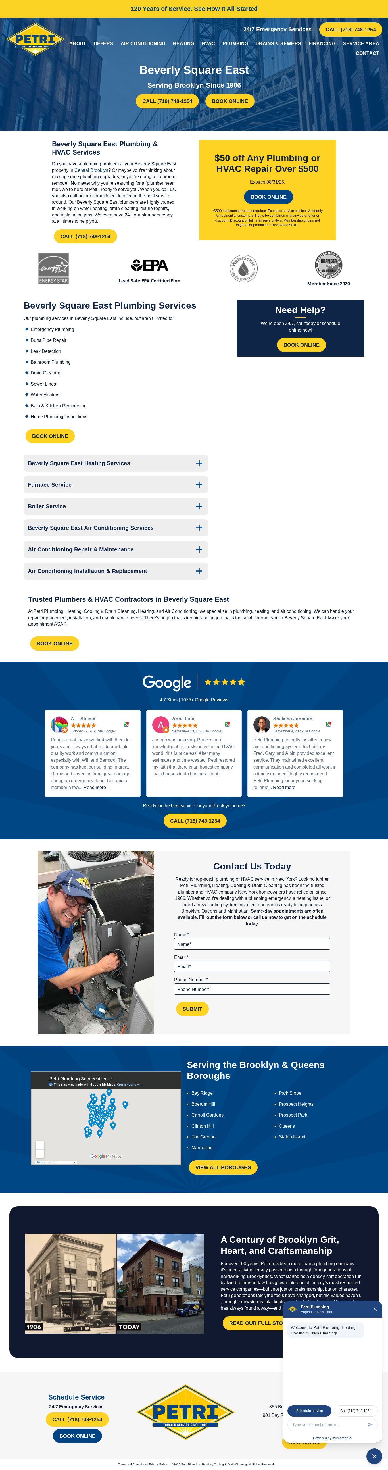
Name (181, 934)
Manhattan (202, 1147)
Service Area (361, 43)
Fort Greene (203, 1136)
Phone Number (191, 979)
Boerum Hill (203, 1104)
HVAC (208, 43)
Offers (103, 43)
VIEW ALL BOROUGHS (223, 1167)
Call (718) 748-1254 (351, 29)
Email (181, 957)
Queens (287, 1126)
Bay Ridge (202, 1093)
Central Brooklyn (91, 170)
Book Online (230, 101)
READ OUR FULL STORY (259, 1323)
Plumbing (235, 43)
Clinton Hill (202, 1126)
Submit (192, 1009)
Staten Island (292, 1136)
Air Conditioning (143, 43)
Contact (367, 53)
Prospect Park (293, 1115)
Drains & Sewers (278, 43)
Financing (322, 43)
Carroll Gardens (207, 1115)
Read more (95, 787)
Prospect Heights (296, 1104)
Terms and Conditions (132, 1464)
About (77, 43)
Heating (183, 43)
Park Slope (290, 1093)
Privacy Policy (158, 1464)
